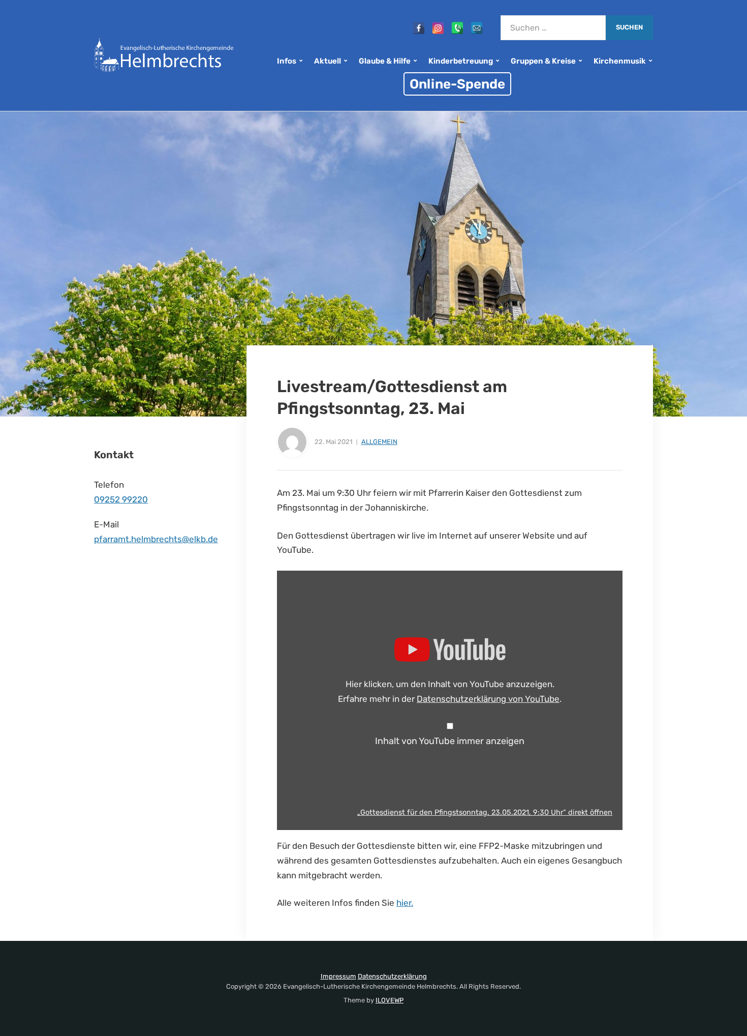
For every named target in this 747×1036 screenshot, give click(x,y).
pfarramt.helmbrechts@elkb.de (156, 539)
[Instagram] (438, 28)
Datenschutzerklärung (392, 976)
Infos (286, 61)
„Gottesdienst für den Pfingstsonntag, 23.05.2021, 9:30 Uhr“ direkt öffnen (484, 812)
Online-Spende (457, 84)
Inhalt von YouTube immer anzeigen (449, 741)
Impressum (338, 976)
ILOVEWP (389, 1000)
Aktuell (327, 61)
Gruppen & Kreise (543, 61)
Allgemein (379, 442)
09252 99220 (121, 499)
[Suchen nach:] (553, 27)
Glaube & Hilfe (385, 61)
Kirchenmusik (620, 61)
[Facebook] (419, 28)
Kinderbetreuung (460, 61)
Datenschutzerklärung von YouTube (488, 699)
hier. (404, 903)
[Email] (477, 28)
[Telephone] (457, 28)
